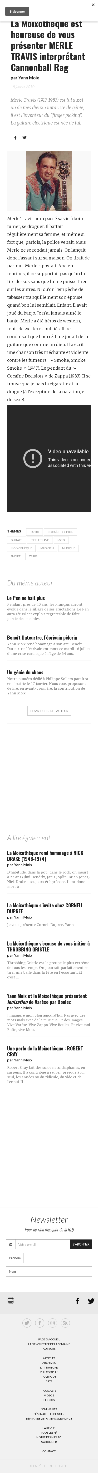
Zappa (33, 556)
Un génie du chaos (25, 672)
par (19, 864)
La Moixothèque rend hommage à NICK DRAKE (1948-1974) (45, 855)
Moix (61, 540)
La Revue (49, 1428)
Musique (68, 548)
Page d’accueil (49, 1339)
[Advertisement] (49, 780)
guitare (16, 540)
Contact (49, 1451)
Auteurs (49, 1348)
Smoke (16, 556)
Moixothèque (21, 548)
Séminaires (49, 1409)
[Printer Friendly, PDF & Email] (10, 1303)
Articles (49, 1358)
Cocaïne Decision (61, 532)
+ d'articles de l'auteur (49, 711)
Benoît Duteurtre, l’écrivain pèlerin (42, 637)
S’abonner (49, 1442)
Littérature (49, 1367)
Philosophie (49, 1372)
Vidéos (49, 1395)
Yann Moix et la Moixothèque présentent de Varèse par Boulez (47, 998)
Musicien (47, 548)
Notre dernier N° (49, 1437)
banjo (34, 532)
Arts (49, 1381)
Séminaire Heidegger (49, 1414)
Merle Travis (40, 540)
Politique (49, 1376)
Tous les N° (49, 1432)
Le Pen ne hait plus (26, 597)
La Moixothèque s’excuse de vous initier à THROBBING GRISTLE (48, 946)
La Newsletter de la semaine (49, 1344)
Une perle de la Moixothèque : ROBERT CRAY (45, 1051)
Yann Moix (28, 77)
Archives (49, 1362)
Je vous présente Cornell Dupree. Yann (40, 924)
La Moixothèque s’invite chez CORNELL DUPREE (45, 908)
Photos (49, 1400)
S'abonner (81, 1244)
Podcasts (49, 1390)
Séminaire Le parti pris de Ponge (49, 1418)
